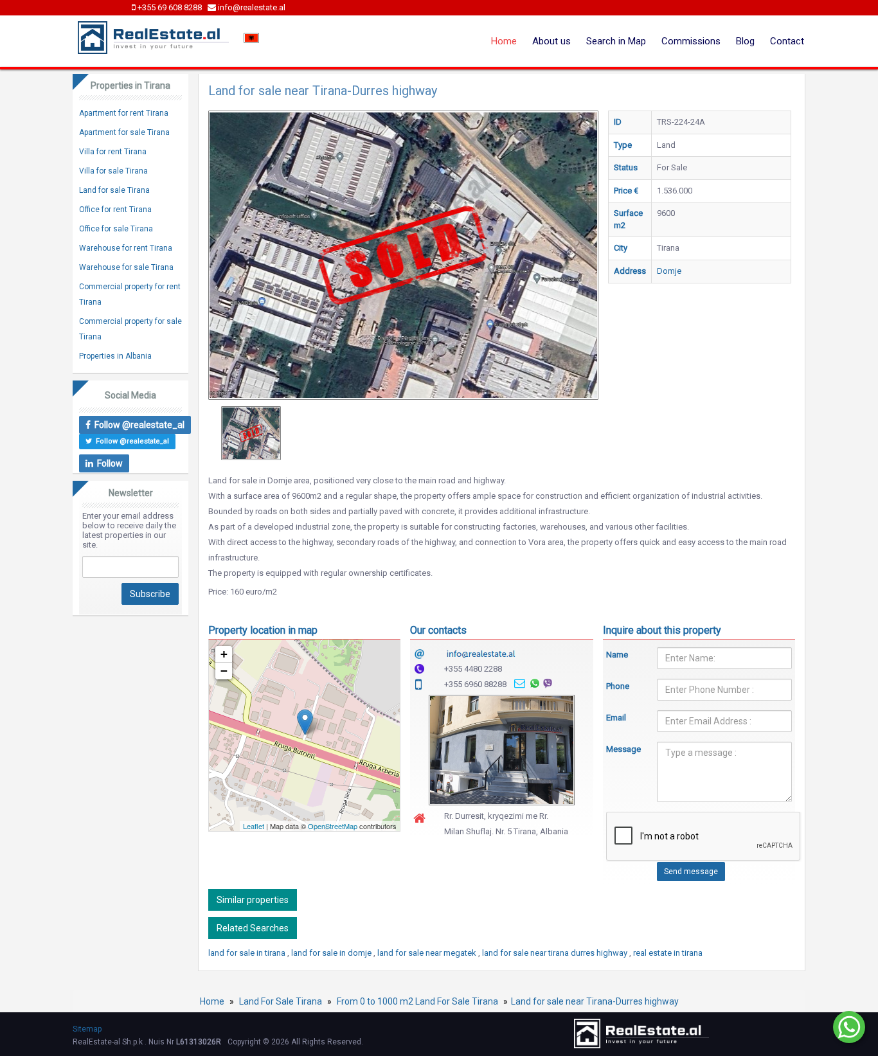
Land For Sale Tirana (280, 1001)
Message (622, 749)
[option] (251, 433)
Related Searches (253, 928)
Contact (787, 41)
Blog (745, 41)
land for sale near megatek (427, 953)
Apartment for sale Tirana (124, 132)
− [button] (224, 670)
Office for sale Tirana (116, 228)
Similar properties (253, 900)
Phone (617, 686)
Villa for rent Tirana (113, 151)
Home (504, 41)
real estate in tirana (668, 953)
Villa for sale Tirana (113, 170)
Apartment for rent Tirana (123, 113)
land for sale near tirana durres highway (555, 953)
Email (616, 717)
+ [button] (224, 654)
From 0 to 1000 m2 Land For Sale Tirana (417, 1001)
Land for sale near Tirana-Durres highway (595, 1001)
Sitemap (87, 1029)
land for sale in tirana (247, 953)
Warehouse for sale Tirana (126, 267)
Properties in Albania (115, 356)
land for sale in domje (332, 953)
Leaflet (253, 826)
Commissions (691, 41)
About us (551, 41)
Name (617, 654)
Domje (669, 271)
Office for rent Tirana (115, 209)
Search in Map (616, 41)
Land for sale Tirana (114, 190)
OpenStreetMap (332, 826)
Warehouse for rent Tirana (125, 248)
